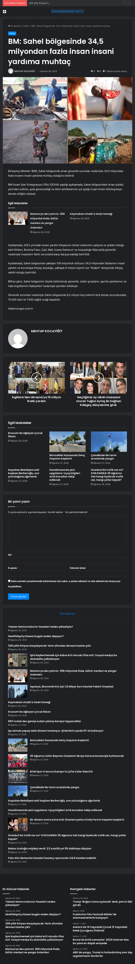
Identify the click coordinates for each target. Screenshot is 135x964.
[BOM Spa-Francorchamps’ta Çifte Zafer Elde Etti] (17, 776)
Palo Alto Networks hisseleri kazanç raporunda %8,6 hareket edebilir (52, 858)
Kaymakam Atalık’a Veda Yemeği (91, 214)
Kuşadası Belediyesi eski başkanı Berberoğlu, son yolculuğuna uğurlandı (23, 473)
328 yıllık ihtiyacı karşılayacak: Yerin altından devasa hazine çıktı (63, 3)
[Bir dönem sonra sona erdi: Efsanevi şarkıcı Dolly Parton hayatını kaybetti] (17, 824)
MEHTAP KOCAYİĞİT (24, 71)
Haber (26, 25)
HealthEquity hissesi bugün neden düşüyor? (36, 636)
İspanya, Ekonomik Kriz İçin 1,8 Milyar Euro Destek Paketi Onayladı (71, 686)
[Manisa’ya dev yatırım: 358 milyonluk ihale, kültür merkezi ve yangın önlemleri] (18, 218)
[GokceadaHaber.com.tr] (67, 11)
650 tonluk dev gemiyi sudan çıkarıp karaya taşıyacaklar (44, 721)
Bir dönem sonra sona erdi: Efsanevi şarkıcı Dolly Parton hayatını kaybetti (77, 819)
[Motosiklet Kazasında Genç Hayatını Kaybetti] (67, 441)
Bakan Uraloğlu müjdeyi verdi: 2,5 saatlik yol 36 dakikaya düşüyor (50, 848)
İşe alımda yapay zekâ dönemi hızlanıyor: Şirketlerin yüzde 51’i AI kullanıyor (56, 731)
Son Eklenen (67, 613)
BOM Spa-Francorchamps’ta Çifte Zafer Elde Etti (61, 771)
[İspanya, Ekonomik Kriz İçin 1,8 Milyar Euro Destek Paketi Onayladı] (17, 691)
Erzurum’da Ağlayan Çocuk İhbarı (25, 434)
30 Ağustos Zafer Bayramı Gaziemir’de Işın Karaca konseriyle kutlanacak (77, 756)
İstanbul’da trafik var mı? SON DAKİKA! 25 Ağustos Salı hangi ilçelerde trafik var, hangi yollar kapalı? (107, 475)
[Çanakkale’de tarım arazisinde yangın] (109, 441)
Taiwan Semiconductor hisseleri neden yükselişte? (40, 626)
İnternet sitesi (78, 567)
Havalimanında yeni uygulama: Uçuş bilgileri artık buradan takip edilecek (64, 475)
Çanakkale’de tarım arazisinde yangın (104, 456)
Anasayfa (15, 25)
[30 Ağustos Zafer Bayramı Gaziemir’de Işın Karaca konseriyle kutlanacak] (17, 760)
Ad (10, 554)
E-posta (13, 567)
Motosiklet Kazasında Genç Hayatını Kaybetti (67, 456)
